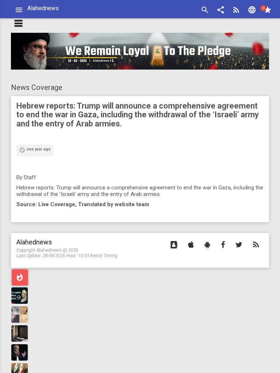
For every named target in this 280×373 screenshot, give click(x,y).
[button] (221, 10)
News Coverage (36, 87)
